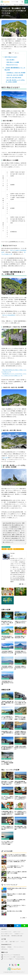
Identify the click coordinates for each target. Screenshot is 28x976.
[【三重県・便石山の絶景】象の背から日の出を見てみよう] (21, 737)
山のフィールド (5, 633)
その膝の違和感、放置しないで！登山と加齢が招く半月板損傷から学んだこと (7, 813)
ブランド (23, 941)
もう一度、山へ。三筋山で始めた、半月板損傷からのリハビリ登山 (7, 798)
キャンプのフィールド (6, 931)
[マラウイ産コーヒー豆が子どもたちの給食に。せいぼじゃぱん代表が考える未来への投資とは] (3, 853)
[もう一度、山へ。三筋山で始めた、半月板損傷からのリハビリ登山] (7, 787)
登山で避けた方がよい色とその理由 (14, 911)
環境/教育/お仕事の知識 (16, 935)
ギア (2, 941)
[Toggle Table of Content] (15, 53)
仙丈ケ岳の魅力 (10, 59)
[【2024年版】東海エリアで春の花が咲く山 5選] (21, 627)
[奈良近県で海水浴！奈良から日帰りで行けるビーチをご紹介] (3, 887)
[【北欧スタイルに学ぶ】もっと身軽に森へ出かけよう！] (21, 612)
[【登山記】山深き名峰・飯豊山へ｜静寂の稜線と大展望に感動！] (7, 692)
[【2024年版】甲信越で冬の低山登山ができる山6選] (7, 642)
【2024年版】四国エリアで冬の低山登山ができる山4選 (20, 653)
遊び (7, 941)
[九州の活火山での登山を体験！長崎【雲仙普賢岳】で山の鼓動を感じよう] (7, 737)
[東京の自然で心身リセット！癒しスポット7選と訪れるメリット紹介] (7, 612)
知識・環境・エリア (14, 941)
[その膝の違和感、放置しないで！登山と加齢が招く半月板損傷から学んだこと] (7, 802)
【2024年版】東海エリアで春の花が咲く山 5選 (20, 637)
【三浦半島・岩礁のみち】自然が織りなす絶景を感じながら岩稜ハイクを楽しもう (20, 733)
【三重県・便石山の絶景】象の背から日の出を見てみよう (20, 748)
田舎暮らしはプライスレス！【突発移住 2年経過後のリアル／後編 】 (7, 763)
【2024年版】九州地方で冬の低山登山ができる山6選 (7, 668)
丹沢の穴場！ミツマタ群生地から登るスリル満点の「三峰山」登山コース (7, 783)
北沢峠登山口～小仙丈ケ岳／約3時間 (15, 72)
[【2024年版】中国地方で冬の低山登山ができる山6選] (21, 657)
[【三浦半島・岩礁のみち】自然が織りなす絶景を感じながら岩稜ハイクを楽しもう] (21, 722)
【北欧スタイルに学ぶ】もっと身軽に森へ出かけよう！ (20, 623)
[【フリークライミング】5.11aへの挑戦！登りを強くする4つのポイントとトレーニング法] (21, 692)
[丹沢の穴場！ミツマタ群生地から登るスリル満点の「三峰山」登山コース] (7, 772)
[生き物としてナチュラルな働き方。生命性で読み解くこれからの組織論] (3, 871)
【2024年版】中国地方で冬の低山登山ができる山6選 (20, 668)
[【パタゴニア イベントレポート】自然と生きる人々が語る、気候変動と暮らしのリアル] (3, 859)
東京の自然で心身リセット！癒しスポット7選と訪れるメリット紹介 (7, 623)
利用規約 (9, 947)
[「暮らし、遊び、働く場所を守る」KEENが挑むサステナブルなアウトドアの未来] (3, 876)
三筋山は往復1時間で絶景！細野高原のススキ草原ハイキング (20, 783)
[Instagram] (15, 964)
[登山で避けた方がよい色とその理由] (3, 910)
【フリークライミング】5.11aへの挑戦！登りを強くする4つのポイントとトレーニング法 (20, 703)
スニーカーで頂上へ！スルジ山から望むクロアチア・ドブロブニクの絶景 (7, 843)
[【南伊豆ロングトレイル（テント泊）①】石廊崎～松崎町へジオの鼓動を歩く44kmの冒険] (21, 707)
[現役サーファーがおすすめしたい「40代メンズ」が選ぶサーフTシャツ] (3, 904)
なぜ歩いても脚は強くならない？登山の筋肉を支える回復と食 (7, 828)
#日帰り (4, 549)
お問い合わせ (4, 949)
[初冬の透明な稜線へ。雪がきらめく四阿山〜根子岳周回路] (21, 817)
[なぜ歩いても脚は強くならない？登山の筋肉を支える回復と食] (7, 817)
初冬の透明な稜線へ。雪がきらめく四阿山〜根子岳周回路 (20, 828)
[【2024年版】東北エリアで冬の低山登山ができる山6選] (7, 672)
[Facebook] (3, 925)
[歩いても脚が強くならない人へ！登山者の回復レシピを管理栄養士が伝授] (21, 802)
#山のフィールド (6, 546)
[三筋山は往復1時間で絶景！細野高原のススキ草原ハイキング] (21, 772)
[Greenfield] (5, 1)
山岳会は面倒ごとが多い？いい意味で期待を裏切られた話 (7, 733)
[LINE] (18, 964)
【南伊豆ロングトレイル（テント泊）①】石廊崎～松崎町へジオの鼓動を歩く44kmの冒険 (20, 718)
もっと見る (22, 917)
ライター (11, 949)
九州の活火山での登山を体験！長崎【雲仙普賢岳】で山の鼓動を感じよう (7, 748)
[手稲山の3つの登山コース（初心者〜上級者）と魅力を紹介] (3, 893)
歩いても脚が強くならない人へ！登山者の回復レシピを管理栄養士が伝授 (20, 813)
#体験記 (10, 549)
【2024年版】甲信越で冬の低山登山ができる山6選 (7, 652)
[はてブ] (17, 925)
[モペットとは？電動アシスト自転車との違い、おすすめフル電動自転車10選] (3, 899)
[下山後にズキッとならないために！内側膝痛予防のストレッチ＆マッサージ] (21, 787)
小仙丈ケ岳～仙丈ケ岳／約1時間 (14, 75)
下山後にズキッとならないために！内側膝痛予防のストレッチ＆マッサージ (20, 798)
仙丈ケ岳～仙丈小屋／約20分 (13, 77)
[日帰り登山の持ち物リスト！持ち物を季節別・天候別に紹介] (7, 627)
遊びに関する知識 (5, 935)
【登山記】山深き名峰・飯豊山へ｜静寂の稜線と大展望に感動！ (7, 703)
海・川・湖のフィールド (6, 933)
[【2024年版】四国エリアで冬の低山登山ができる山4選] (21, 642)
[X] (10, 925)
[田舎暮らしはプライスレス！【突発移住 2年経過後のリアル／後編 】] (7, 752)
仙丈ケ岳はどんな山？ (11, 57)
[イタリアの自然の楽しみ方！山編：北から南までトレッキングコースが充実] (7, 707)
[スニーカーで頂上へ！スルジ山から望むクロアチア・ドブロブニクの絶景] (7, 832)
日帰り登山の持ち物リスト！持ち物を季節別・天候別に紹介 (7, 638)
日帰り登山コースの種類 (12, 62)
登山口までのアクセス (12, 64)
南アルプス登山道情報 (8, 315)
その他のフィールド (6, 618)
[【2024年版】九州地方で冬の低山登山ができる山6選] (7, 657)
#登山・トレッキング (18, 549)
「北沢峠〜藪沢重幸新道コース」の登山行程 (15, 69)
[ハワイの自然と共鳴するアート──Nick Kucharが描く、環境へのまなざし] (3, 865)
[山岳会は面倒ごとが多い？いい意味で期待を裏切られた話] (7, 722)
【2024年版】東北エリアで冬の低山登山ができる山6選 (7, 683)
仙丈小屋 (5, 457)
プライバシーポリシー (19, 947)
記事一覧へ (21, 584)
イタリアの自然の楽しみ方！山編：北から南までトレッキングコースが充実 (7, 718)
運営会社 (3, 947)
